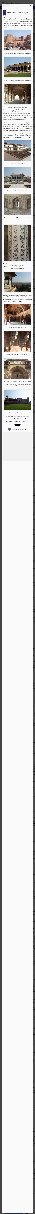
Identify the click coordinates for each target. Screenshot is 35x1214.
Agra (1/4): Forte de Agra (17, 12)
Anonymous (26, 416)
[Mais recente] (4, 6)
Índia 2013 (26, 421)
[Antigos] (8, 6)
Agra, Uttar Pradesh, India (21, 419)
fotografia (15, 421)
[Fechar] (30, 6)
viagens (21, 421)
